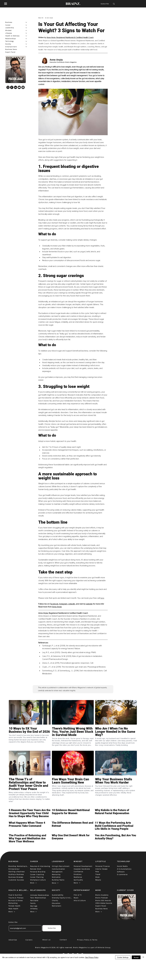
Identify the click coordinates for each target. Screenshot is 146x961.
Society (8, 44)
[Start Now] (30, 738)
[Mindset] (26, 30)
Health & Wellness (12, 36)
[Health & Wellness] (26, 36)
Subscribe (105, 4)
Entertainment (11, 46)
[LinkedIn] (15, 87)
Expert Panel (10, 52)
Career (7, 25)
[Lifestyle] (26, 33)
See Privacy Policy (91, 957)
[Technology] (26, 41)
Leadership (9, 28)
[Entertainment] (26, 46)
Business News (11, 49)
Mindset (8, 30)
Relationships (10, 38)
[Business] (26, 22)
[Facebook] (11, 87)
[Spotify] (23, 87)
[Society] (26, 44)
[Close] (143, 957)
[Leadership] (26, 27)
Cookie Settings (122, 957)
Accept (136, 957)
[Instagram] (8, 87)
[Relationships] (26, 38)
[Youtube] (19, 87)
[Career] (26, 25)
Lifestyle (8, 33)
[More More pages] (36, 882)
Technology (9, 41)
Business (8, 22)
